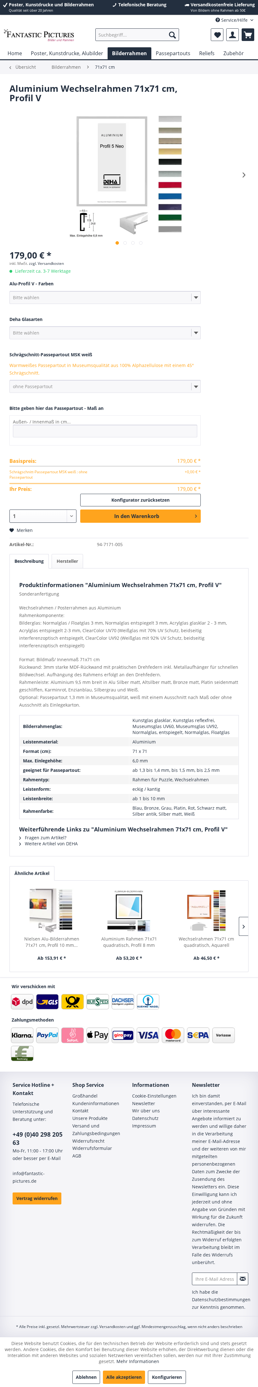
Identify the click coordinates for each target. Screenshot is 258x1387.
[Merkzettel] (217, 34)
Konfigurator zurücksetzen (140, 500)
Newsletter (143, 1103)
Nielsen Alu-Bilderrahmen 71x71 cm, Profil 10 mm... (51, 942)
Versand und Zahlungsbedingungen (96, 1129)
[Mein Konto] (232, 34)
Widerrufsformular (92, 1148)
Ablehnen (86, 1377)
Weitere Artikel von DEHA (51, 844)
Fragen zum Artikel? (45, 838)
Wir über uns (146, 1111)
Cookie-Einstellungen (154, 1096)
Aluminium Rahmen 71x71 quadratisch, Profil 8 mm (129, 942)
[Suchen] (172, 34)
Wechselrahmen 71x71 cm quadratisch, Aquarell (206, 942)
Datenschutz (145, 1118)
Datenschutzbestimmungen (221, 1299)
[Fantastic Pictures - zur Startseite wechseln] (39, 36)
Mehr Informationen (137, 1361)
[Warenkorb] (248, 34)
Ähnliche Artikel (31, 873)
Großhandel (85, 1096)
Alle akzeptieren (124, 1377)
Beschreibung (29, 561)
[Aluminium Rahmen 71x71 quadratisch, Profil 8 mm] (129, 911)
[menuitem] (137, 34)
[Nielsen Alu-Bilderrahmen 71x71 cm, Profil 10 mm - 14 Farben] (52, 911)
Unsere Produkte (90, 1118)
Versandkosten (112, 1326)
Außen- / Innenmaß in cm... (42, 422)
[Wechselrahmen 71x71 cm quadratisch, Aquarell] (206, 911)
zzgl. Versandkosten (46, 263)
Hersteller (67, 561)
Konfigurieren (167, 1377)
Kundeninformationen (95, 1103)
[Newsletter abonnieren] (242, 1279)
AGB (76, 1156)
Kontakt (80, 1111)
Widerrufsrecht (88, 1141)
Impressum (144, 1126)
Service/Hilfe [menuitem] (234, 20)
